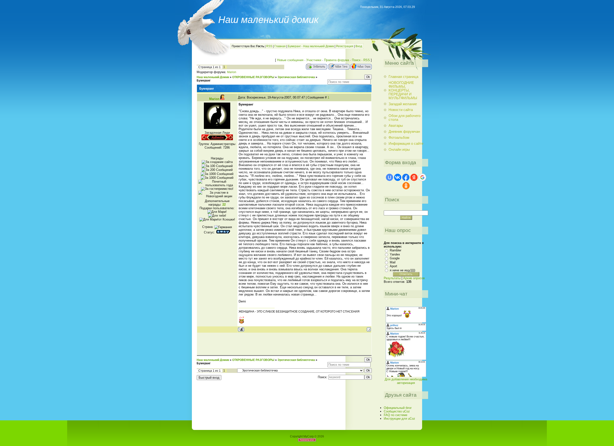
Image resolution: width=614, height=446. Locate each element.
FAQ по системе (395, 415)
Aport (393, 266)
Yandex (395, 254)
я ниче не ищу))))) (402, 270)
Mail (393, 262)
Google (395, 258)
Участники (313, 60)
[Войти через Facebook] (405, 177)
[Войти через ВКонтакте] (397, 177)
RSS (269, 46)
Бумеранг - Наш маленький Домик (311, 46)
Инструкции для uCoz (399, 418)
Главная (280, 46)
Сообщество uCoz (397, 411)
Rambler (395, 250)
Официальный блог (398, 408)
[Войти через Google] (422, 177)
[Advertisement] (284, 343)
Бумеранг (204, 80)
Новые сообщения (290, 60)
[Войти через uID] (389, 177)
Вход (358, 46)
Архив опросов (414, 278)
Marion (231, 72)
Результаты (392, 278)
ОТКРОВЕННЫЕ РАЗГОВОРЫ (253, 77)
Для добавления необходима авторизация (406, 381)
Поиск (356, 60)
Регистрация (344, 46)
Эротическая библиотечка (296, 77)
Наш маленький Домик (213, 77)
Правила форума (336, 60)
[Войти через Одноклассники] (406, 185)
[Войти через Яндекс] (414, 177)
